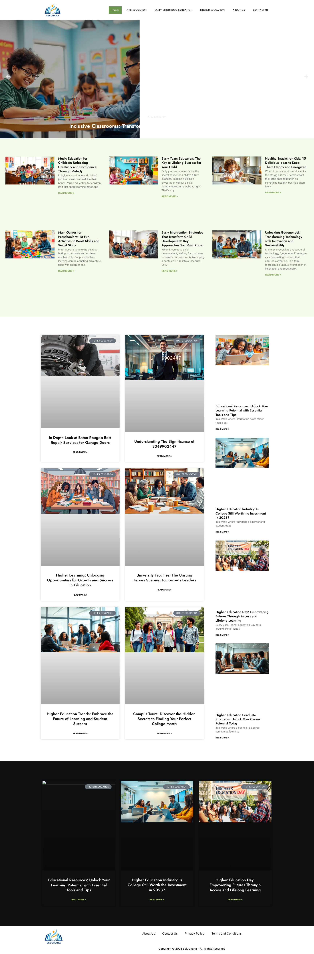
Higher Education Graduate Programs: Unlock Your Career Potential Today (238, 719)
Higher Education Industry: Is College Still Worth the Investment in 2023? (241, 513)
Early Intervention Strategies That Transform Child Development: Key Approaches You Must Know (182, 239)
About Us (239, 10)
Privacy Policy (194, 933)
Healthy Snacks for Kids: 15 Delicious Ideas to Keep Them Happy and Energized (286, 162)
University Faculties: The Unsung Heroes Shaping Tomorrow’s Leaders (164, 578)
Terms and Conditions (226, 933)
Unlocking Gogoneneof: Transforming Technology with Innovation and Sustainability (283, 239)
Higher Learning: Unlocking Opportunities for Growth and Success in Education (80, 580)
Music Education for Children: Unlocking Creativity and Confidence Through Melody (77, 165)
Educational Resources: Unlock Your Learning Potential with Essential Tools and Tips (242, 410)
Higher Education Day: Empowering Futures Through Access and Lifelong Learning (242, 616)
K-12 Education (137, 10)
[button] (7, 76)
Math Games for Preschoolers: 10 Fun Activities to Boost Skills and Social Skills (78, 239)
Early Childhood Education (173, 10)
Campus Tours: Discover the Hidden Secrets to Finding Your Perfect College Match (164, 719)
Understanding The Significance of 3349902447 (164, 444)
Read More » (66, 192)
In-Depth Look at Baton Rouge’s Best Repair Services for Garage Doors (80, 440)
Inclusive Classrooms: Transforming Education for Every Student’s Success (157, 126)
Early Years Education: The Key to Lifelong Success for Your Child (181, 162)
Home (115, 10)
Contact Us (261, 10)
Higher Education (212, 10)
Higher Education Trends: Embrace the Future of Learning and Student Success (80, 719)
